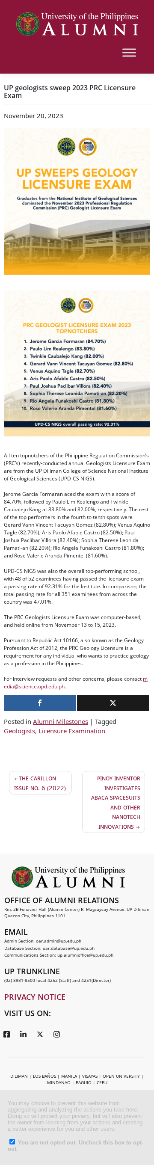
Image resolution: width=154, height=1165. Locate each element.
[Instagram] (56, 1034)
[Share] (40, 703)
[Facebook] (6, 1034)
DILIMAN (19, 1076)
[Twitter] (39, 1034)
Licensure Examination (71, 730)
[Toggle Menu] (129, 52)
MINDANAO (59, 1082)
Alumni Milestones (60, 721)
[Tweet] (113, 703)
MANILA (69, 1076)
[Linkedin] (23, 1034)
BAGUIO (84, 1082)
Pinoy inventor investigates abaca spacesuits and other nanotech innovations (115, 802)
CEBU (102, 1082)
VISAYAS (90, 1076)
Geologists (19, 730)
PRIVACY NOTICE (34, 997)
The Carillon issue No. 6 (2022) (40, 783)
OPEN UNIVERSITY (121, 1076)
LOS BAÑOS (44, 1076)
